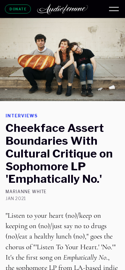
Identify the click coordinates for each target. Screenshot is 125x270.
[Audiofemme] (62, 9)
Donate (17, 9)
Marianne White (26, 192)
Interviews (22, 115)
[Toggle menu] (114, 9)
